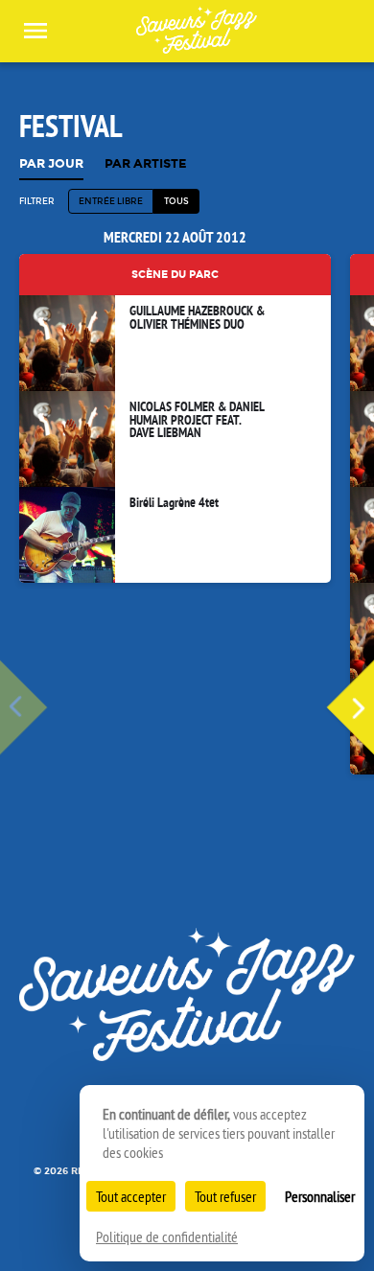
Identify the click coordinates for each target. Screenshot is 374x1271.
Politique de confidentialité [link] (167, 1236)
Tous (176, 201)
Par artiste (146, 164)
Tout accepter (131, 1196)
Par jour (51, 164)
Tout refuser (225, 1196)
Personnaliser (320, 1196)
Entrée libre (111, 201)
